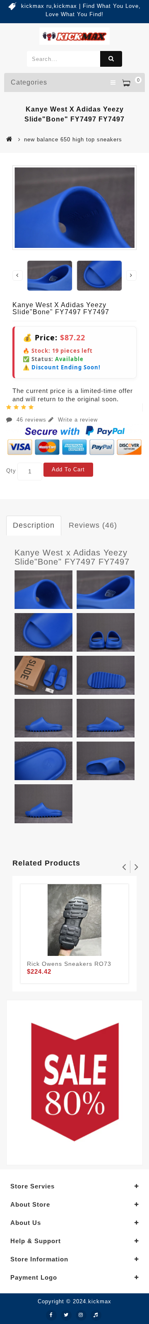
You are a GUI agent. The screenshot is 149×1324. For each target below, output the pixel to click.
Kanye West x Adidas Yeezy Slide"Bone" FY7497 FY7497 (72, 557)
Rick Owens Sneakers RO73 (69, 963)
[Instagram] (81, 1315)
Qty (11, 471)
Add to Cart (68, 469)
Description (34, 525)
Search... (111, 59)
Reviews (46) (93, 525)
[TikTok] (96, 1315)
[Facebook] (51, 1315)
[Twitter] (66, 1315)
